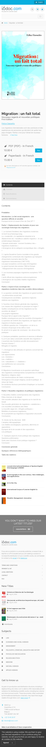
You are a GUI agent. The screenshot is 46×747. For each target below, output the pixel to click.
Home (5, 23)
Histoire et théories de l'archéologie (20, 592)
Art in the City (12, 483)
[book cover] (23, 65)
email (14, 558)
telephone (24, 558)
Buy (38, 150)
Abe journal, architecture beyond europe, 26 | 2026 (25, 600)
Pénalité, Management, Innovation (19, 498)
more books (8, 624)
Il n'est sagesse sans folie (16, 608)
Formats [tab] (9, 189)
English (40, 2)
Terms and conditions (10, 565)
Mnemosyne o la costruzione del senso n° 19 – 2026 (25, 617)
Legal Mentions (7, 572)
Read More (14, 135)
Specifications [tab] (10, 194)
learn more (24, 698)
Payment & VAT (11, 167)
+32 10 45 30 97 (9, 717)
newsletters (21, 529)
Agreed (6, 743)
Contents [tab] (9, 185)
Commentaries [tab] (10, 198)
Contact (5, 575)
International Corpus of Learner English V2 (22, 489)
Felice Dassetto (8, 123)
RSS (3, 579)
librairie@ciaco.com (11, 721)
